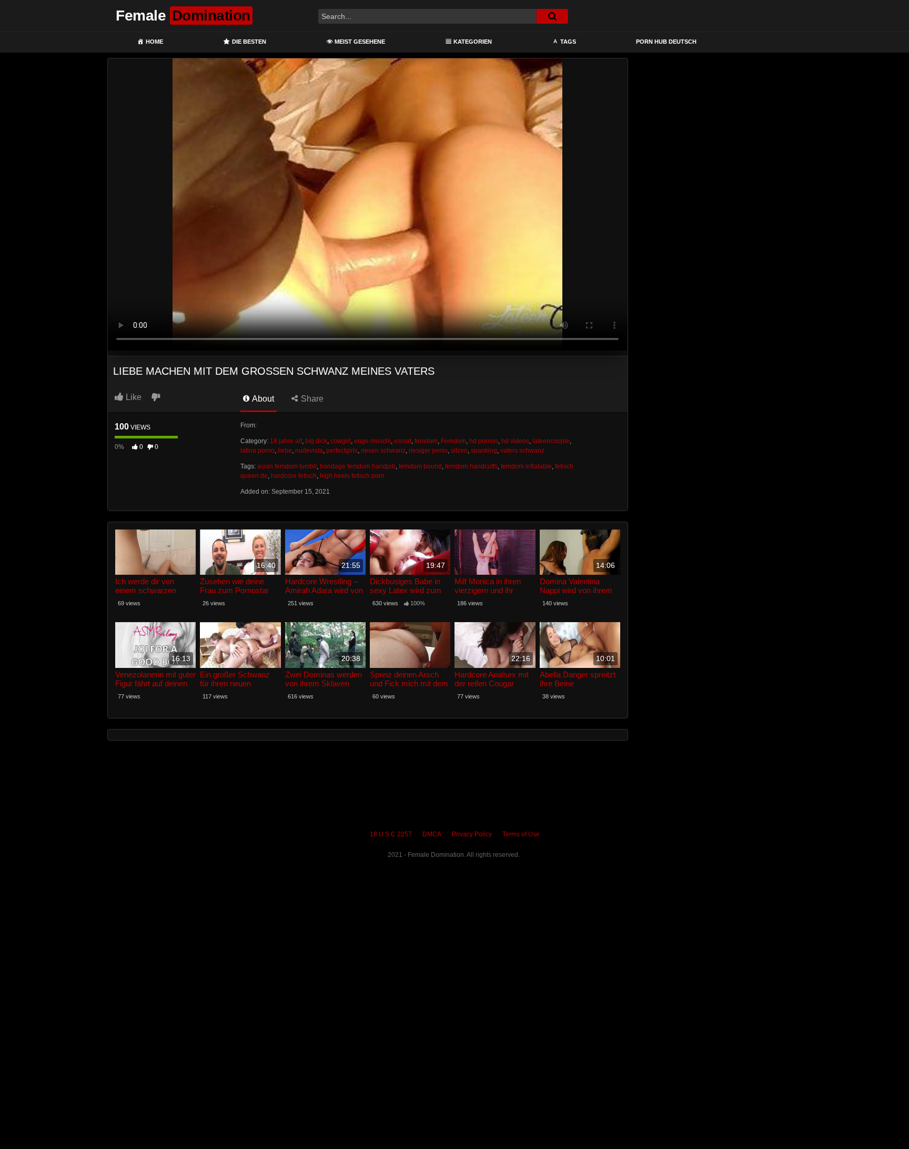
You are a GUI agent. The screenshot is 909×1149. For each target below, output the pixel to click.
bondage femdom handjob (358, 466)
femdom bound (420, 466)
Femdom (453, 441)
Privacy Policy (472, 834)
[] (552, 16)
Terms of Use (521, 834)
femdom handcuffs (471, 466)
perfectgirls (342, 450)
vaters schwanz (522, 450)
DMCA (431, 834)
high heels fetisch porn (352, 475)
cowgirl (340, 441)
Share (311, 398)
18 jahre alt (286, 441)
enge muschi (372, 441)
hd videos (515, 441)
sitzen (459, 450)
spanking (484, 450)
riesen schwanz (383, 450)
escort (402, 441)
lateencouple (551, 441)
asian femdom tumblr (287, 466)
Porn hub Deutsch (666, 41)
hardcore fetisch (294, 475)
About (262, 398)
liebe (285, 450)
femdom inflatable (526, 466)
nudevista (309, 450)
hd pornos (483, 441)
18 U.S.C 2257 (391, 834)
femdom (426, 441)
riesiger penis (428, 450)
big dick (316, 441)
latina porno (257, 450)
